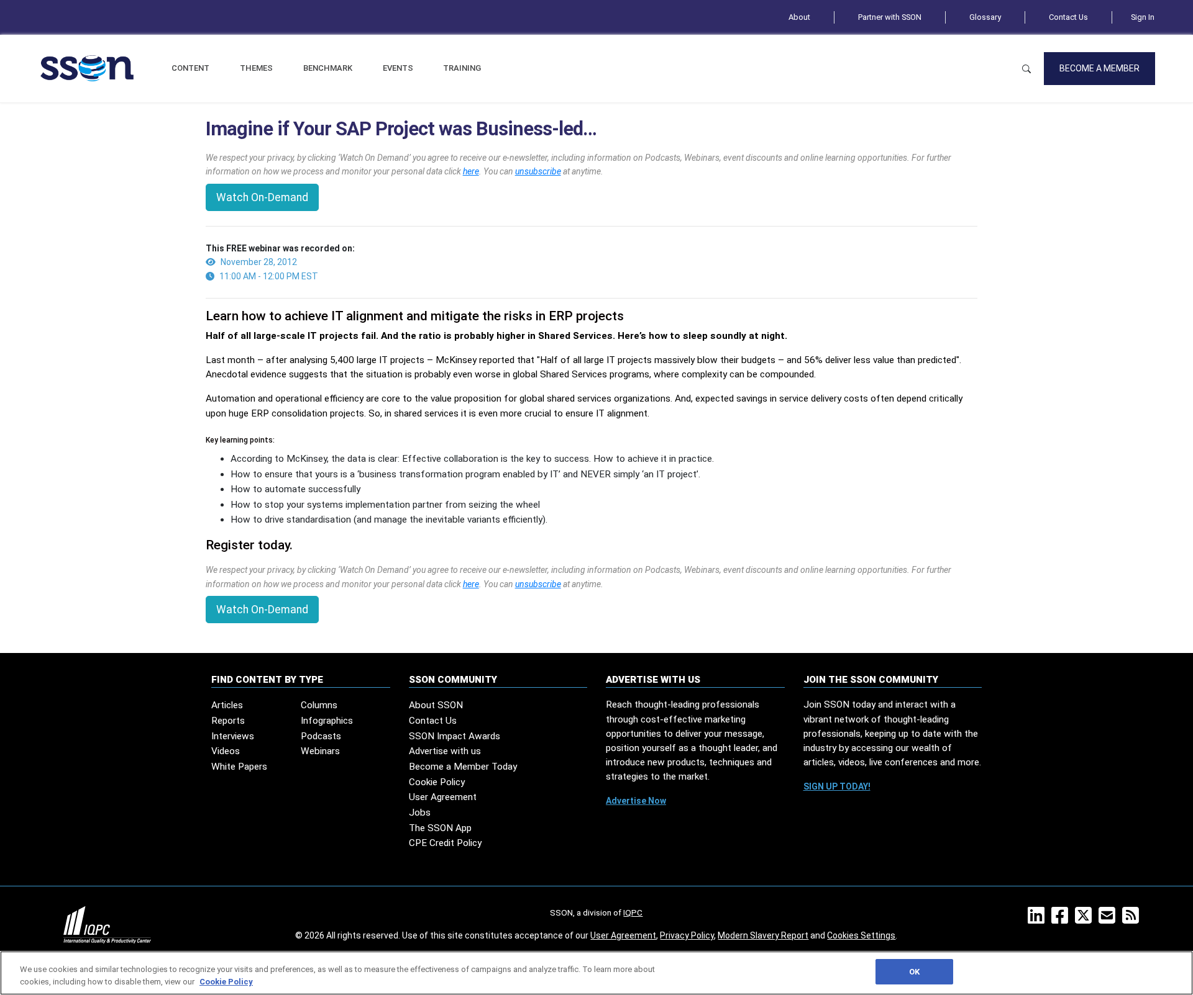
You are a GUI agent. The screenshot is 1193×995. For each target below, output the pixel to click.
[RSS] (1133, 919)
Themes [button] (256, 68)
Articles (227, 705)
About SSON (436, 705)
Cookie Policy (437, 782)
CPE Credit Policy (445, 843)
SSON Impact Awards (454, 736)
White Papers (239, 766)
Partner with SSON (889, 17)
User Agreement (443, 797)
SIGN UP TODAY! (837, 786)
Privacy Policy (687, 935)
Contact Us (1068, 17)
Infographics (327, 720)
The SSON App (440, 828)
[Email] (1109, 919)
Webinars (320, 751)
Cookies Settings (861, 935)
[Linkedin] (1038, 919)
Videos (225, 751)
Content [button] (190, 68)
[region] (596, 973)
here (471, 171)
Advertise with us (445, 751)
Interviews (232, 736)
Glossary (985, 17)
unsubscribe (538, 171)
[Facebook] (1062, 919)
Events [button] (398, 68)
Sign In (1142, 17)
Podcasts (321, 736)
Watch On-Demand (262, 197)
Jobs (420, 812)
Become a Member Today (463, 766)
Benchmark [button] (327, 68)
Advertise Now (636, 801)
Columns (319, 705)
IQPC (632, 912)
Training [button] (462, 68)
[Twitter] (1086, 919)
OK (914, 971)
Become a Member (1099, 68)
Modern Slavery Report (763, 935)
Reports (228, 720)
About (799, 17)
